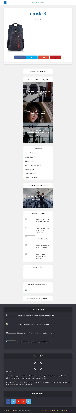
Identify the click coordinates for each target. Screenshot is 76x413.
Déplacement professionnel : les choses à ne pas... (34, 333)
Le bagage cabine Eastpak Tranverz (42, 220)
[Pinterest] (18, 401)
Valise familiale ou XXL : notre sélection (42, 230)
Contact (70, 410)
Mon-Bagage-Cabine (11, 410)
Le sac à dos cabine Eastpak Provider (41, 256)
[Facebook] (8, 401)
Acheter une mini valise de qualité (42, 238)
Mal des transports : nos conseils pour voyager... (34, 324)
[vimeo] (28, 401)
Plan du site (45, 410)
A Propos (64, 410)
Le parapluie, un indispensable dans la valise (38, 132)
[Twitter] (13, 401)
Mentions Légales (55, 410)
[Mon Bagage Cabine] (38, 2)
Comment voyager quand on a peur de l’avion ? (34, 342)
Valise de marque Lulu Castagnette (42, 246)
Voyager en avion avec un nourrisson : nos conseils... (36, 316)
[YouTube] (23, 401)
